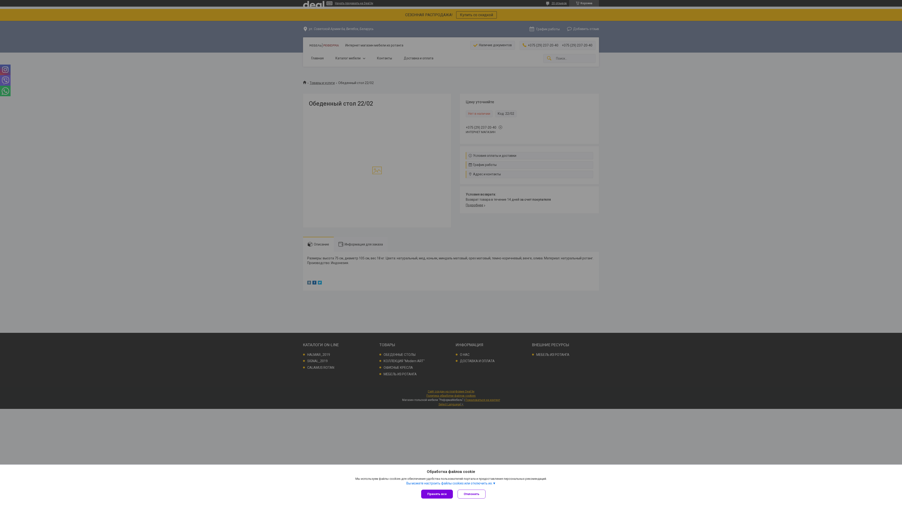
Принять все (437, 494)
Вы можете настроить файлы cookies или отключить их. (449, 483)
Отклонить (471, 494)
